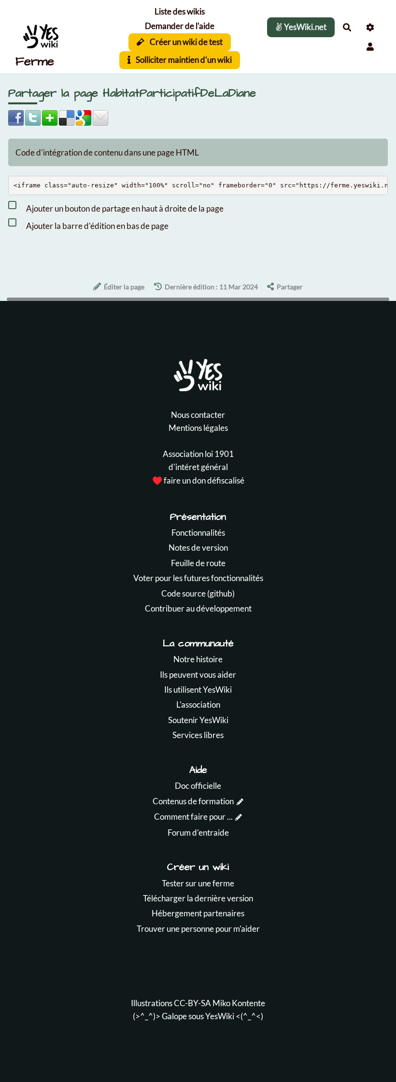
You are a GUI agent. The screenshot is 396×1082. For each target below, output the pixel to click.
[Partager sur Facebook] (16, 117)
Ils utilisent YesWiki (198, 689)
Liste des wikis (180, 11)
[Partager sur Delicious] (66, 117)
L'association (198, 704)
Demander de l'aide (179, 26)
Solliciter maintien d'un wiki (183, 60)
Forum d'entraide (198, 832)
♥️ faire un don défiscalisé (198, 480)
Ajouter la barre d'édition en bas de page (97, 226)
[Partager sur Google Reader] (83, 117)
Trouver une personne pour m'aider (198, 929)
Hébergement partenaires (198, 913)
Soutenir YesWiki (198, 720)
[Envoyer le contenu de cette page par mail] (100, 117)
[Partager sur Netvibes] (49, 117)
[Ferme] (55, 37)
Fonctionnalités (198, 532)
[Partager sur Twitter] (33, 117)
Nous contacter (198, 415)
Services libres (198, 735)
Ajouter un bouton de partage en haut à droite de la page (124, 208)
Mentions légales (198, 428)
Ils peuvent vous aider (198, 674)
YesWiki (219, 1016)
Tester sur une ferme (198, 883)
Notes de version (198, 547)
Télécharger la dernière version (198, 898)
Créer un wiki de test (185, 42)
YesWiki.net (304, 27)
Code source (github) (198, 593)
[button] (370, 46)
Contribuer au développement (198, 608)
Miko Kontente (238, 1003)
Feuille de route (198, 563)
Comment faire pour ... (193, 817)
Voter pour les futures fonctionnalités (198, 578)
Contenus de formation (193, 801)
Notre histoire (198, 659)
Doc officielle (198, 786)
